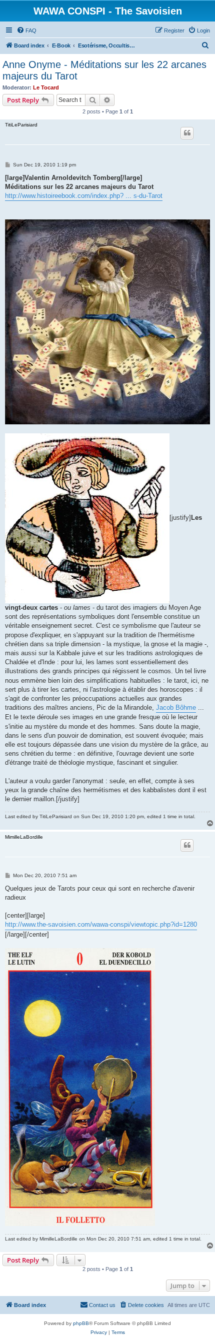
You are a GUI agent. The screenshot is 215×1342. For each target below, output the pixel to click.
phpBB (81, 1323)
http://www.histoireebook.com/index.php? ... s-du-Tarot (83, 195)
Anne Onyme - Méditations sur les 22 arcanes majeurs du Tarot (104, 70)
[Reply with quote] (187, 133)
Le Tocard (46, 87)
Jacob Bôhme (176, 707)
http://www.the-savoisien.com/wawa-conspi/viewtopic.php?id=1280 (101, 924)
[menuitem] (26, 30)
